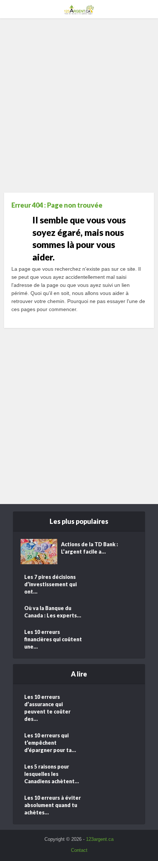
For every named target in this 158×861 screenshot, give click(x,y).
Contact (79, 850)
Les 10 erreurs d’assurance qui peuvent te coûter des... (47, 708)
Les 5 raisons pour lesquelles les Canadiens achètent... (51, 773)
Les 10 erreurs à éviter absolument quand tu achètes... (52, 805)
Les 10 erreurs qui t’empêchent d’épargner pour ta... (50, 742)
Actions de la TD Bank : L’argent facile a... (89, 548)
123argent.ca (100, 839)
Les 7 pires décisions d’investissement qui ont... (50, 584)
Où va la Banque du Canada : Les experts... (52, 612)
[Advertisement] (79, 108)
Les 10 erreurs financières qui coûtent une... (53, 639)
